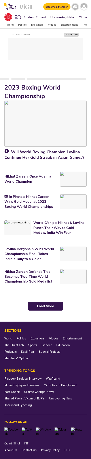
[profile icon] (84, 7)
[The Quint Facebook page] (11, 431)
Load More (45, 306)
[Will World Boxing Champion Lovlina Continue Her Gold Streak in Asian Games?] (45, 123)
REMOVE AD (71, 35)
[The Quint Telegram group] (61, 431)
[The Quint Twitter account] (27, 431)
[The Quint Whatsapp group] (43, 431)
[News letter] (75, 7)
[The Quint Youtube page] (77, 431)
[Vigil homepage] (27, 9)
